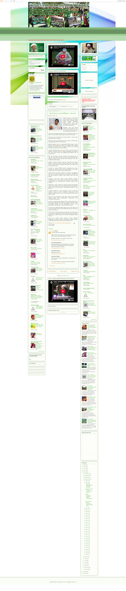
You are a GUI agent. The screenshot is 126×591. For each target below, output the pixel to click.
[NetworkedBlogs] (37, 95)
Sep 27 (87, 509)
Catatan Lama (74, 271)
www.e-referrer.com (63, 312)
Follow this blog (36, 97)
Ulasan (85, 69)
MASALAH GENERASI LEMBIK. (38, 231)
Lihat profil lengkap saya (34, 90)
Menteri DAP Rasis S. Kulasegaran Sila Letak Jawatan (39, 316)
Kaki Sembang (86, 282)
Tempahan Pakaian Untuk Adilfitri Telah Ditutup (39, 148)
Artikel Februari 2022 (35, 216)
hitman (52, 230)
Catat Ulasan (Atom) (65, 275)
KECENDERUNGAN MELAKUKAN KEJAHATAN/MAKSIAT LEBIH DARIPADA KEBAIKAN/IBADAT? (89, 147)
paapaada (33, 332)
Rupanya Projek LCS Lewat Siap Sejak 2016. (39, 222)
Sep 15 (87, 529)
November (86, 475)
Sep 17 (87, 525)
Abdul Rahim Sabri (53, 115)
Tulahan (32, 261)
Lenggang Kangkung (35, 174)
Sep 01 (87, 554)
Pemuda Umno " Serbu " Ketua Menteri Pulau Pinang (91, 353)
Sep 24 (87, 513)
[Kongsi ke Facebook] (52, 225)
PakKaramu (33, 165)
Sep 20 (87, 520)
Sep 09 (87, 540)
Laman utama (63, 271)
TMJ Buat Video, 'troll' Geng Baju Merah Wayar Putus (92, 304)
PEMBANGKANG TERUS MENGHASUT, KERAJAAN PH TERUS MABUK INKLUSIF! (37, 296)
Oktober (86, 477)
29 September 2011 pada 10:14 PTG (58, 263)
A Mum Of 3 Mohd (35, 185)
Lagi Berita (85, 191)
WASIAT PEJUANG (35, 305)
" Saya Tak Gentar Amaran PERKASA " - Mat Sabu (89, 485)
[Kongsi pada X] (51, 225)
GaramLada (33, 294)
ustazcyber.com (86, 125)
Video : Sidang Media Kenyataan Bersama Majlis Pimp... (89, 503)
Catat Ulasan (52, 265)
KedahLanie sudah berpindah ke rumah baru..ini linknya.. (39, 325)
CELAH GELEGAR (87, 230)
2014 (84, 466)
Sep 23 (87, 515)
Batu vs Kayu (34, 247)
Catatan (85, 67)
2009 (84, 573)
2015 (84, 464)
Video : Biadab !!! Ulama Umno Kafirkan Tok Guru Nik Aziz (91, 376)
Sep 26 (87, 511)
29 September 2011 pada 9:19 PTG (58, 248)
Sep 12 (87, 534)
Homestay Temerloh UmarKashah (35, 126)
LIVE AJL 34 (38, 253)
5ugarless (64, 581)
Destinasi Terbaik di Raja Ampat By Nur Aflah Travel (92, 202)
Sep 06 (87, 545)
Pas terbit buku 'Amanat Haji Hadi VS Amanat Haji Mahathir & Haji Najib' (91, 421)
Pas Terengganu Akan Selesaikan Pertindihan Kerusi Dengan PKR (91, 408)
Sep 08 (87, 541)
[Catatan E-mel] (74, 223)
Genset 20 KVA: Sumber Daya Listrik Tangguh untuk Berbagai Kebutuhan (36, 210)
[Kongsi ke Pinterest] (54, 225)
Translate (71, 106)
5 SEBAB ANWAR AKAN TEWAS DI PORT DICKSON (39, 307)
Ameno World (34, 220)
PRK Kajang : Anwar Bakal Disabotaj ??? (91, 397)
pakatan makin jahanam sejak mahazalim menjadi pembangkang (89, 277)
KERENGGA (33, 159)
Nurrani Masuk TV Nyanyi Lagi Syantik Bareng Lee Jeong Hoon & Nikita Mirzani (39, 346)
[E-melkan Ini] (49, 225)
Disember (86, 473)
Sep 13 (87, 533)
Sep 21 (87, 518)
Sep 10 (87, 538)
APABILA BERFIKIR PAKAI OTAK (39, 167)
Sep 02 (87, 552)
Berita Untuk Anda (87, 261)
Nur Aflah (85, 200)
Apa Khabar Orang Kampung (87, 163)
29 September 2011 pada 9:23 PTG (58, 253)
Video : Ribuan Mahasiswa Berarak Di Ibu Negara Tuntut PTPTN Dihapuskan (92, 348)
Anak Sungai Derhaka (35, 199)
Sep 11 (87, 536)
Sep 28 (87, 508)
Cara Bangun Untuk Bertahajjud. (89, 271)
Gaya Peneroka (86, 215)
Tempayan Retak (87, 311)
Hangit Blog (86, 255)
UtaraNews (33, 276)
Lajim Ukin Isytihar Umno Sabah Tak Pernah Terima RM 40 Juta (91, 327)
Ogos (85, 556)
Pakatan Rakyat (86, 291)
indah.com (85, 185)
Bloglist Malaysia (34, 179)
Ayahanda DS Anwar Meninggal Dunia (91, 337)
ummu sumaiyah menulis (88, 288)
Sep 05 (87, 547)
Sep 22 (87, 516)
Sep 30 (87, 480)
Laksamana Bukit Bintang (89, 153)
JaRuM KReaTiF (34, 146)
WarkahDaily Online (87, 134)
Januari (86, 569)
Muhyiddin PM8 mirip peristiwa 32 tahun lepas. (39, 240)
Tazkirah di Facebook (35, 175)
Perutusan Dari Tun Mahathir (36, 248)
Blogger (74, 581)
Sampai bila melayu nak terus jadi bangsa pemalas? (39, 278)
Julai (85, 558)
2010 (84, 571)
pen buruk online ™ (87, 224)
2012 (84, 470)
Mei (85, 562)
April (85, 563)
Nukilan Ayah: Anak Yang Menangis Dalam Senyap (92, 155)
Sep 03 (87, 550)
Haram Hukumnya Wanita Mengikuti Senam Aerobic (39, 269)
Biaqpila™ (33, 252)
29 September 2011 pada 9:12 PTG (58, 240)
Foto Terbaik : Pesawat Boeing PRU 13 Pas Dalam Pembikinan (91, 387)
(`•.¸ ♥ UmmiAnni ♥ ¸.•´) (36, 301)
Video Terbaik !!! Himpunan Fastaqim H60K (91, 364)
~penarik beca (34, 208)
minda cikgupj (86, 143)
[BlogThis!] (50, 225)
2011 (84, 472)
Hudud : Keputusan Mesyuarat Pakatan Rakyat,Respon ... (89, 497)
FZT (84, 275)
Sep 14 (87, 531)
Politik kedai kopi (34, 267)
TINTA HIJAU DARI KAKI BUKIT (36, 83)
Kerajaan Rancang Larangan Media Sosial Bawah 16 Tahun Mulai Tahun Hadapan (91, 138)
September (86, 478)
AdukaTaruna (34, 238)
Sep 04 (87, 549)
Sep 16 (87, 527)
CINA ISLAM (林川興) (87, 169)
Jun (85, 560)
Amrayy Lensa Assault (36, 285)
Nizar (84, 249)
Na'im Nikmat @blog (35, 229)
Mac (85, 565)
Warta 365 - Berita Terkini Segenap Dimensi (36, 342)
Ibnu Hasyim (33, 195)
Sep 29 (87, 482)
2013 (84, 468)
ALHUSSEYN (90, 292)
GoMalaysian (34, 215)
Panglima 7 (85, 270)
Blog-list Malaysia (35, 314)
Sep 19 (87, 522)
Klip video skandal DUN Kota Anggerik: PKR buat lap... (89, 490)
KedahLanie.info (34, 323)
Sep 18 (87, 524)
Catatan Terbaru (52, 271)
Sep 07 (87, 543)
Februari (86, 567)
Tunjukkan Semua (41, 351)
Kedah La (85, 209)
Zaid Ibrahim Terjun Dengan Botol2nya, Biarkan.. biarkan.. (92, 242)
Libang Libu (86, 240)
